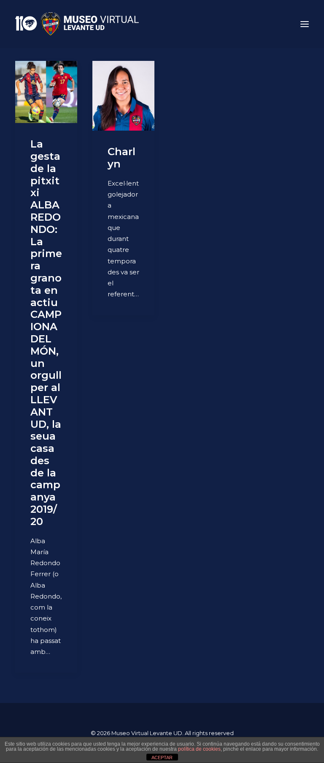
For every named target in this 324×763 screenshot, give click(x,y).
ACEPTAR (162, 757)
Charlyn (121, 157)
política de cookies (199, 749)
